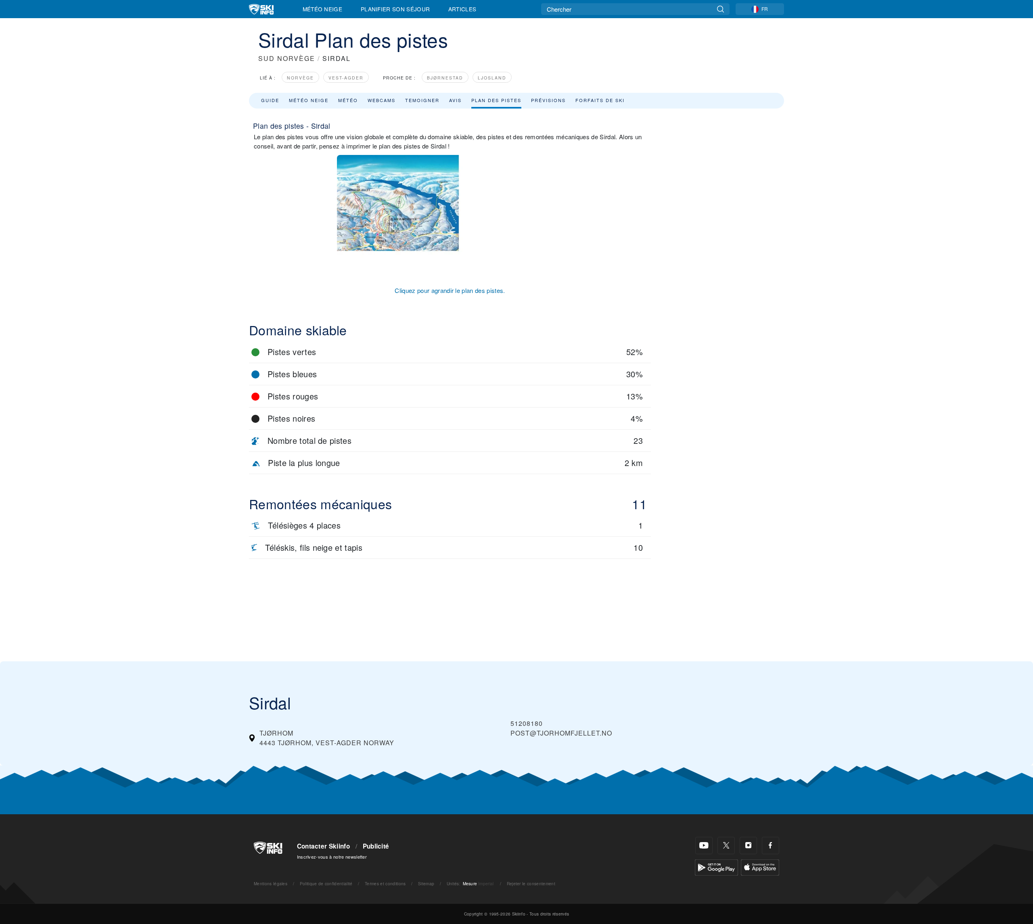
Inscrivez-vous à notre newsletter (332, 856)
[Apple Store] (760, 866)
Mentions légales (270, 883)
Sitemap (426, 883)
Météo (348, 100)
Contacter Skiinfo (323, 846)
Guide (270, 100)
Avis (455, 100)
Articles (462, 9)
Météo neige (308, 100)
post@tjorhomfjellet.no (561, 733)
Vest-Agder (346, 78)
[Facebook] (770, 845)
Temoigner (422, 100)
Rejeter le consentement (531, 883)
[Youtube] (704, 845)
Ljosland (492, 78)
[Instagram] (748, 845)
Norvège (300, 78)
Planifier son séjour (395, 9)
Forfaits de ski (600, 100)
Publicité (376, 846)
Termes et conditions (385, 883)
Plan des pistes (496, 100)
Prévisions (548, 100)
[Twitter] (726, 845)
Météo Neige (323, 9)
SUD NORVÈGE (286, 58)
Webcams (381, 100)
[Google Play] (716, 866)
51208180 (526, 723)
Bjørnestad (445, 78)
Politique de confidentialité (326, 883)
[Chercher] (720, 9)
